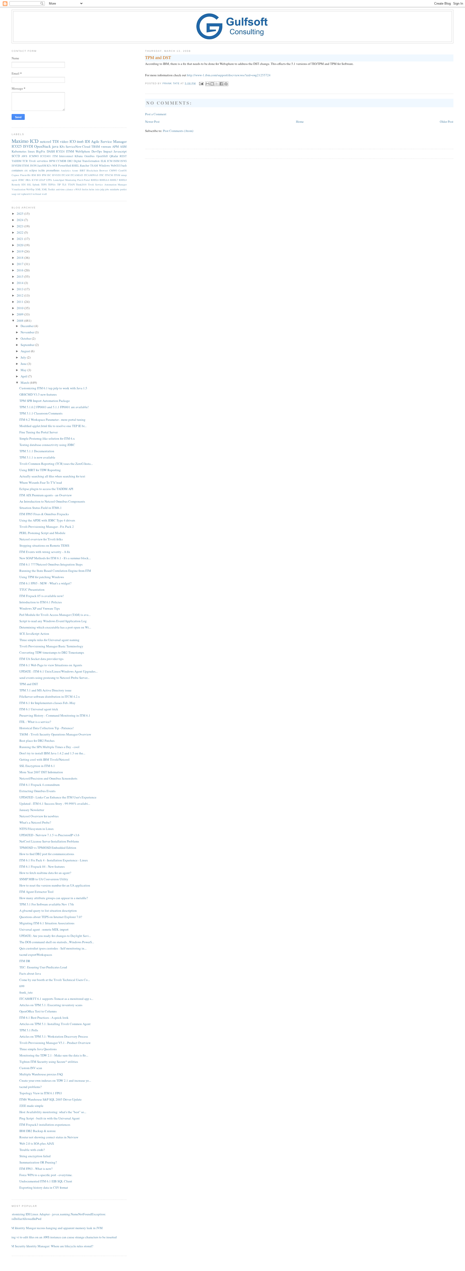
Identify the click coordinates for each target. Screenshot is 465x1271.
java (55, 146)
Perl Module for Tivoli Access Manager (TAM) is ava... (55, 615)
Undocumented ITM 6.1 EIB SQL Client (45, 1181)
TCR (25, 161)
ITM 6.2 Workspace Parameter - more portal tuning (52, 419)
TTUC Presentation (32, 589)
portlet (123, 189)
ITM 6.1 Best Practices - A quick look (44, 1017)
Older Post (446, 121)
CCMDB (61, 161)
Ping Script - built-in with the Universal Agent (49, 1118)
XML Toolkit (48, 189)
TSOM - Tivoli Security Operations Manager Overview (55, 734)
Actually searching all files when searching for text (52, 476)
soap (14, 194)
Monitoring (70, 180)
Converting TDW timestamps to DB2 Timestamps (51, 652)
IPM (44, 175)
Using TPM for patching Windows (41, 577)
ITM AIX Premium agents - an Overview (45, 495)
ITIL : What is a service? (35, 722)
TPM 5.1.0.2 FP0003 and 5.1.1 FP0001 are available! (54, 407)
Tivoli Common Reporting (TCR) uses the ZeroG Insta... (56, 463)
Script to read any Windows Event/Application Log (53, 621)
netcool (45, 141)
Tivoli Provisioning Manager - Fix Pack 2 (46, 526)
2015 (20, 276)
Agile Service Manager (109, 141)
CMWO (113, 170)
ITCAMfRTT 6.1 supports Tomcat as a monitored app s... (56, 998)
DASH (51, 151)
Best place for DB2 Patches (36, 740)
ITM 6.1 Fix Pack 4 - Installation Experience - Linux (53, 860)
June (24, 363)
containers (17, 170)
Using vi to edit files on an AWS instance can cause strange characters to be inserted (62, 1237)
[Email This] (207, 83)
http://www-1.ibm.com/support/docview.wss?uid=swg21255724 (229, 75)
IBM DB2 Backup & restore (37, 1131)
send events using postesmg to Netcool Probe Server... (54, 677)
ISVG (123, 161)
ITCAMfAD (76, 175)
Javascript (120, 151)
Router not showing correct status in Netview (48, 1137)
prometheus (53, 170)
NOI (54, 165)
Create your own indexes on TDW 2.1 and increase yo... (55, 1080)
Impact (107, 151)
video (64, 141)
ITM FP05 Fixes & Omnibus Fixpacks (44, 514)
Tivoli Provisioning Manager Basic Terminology (51, 646)
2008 (20, 320)
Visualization (18, 189)
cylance (69, 189)
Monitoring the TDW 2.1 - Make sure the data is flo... (53, 1055)
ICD (34, 141)
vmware (106, 146)
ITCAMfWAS (91, 175)
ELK (103, 161)
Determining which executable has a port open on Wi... (55, 627)
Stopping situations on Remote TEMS (44, 545)
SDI (23, 184)
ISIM (116, 161)
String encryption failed (35, 1156)
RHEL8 (123, 180)
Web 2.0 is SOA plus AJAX (36, 1143)
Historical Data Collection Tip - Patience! (46, 728)
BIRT (82, 170)
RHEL (75, 165)
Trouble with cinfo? (32, 1150)
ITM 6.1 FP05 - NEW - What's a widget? (45, 583)
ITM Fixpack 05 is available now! (41, 596)
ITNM (70, 151)
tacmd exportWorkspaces (35, 954)
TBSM (95, 146)
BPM (52, 161)
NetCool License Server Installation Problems (49, 841)
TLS (64, 184)
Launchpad (58, 180)
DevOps (97, 151)
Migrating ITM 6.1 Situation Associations (46, 923)
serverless (42, 161)
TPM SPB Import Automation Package (44, 400)
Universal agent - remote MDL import (44, 929)
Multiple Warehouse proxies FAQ (41, 1074)
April (24, 376)
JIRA (28, 180)
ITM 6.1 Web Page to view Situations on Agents (50, 665)
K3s (49, 165)
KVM (35, 180)
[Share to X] (216, 83)
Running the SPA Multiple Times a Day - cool (49, 747)
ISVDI (28, 146)
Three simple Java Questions (38, 1049)
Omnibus (89, 156)
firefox (85, 189)
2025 (20, 213)
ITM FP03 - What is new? (36, 1168)
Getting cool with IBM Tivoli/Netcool (44, 759)
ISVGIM (16, 165)
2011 (20, 301)
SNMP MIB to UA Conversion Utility (43, 879)
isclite (41, 170)
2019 (20, 251)
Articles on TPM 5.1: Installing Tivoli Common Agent (55, 1024)
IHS (39, 175)
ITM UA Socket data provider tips (41, 659)
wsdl (44, 194)
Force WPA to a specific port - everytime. (45, 1175)
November (28, 332)
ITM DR (24, 961)
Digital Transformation (87, 161)
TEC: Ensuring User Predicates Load (43, 967)
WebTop (30, 189)
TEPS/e (52, 184)
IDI (87, 141)
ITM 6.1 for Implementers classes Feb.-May (47, 703)
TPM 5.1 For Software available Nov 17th (46, 904)
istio (97, 189)
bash (124, 165)
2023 (20, 226)
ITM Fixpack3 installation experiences (44, 1124)
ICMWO (34, 156)
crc (26, 170)
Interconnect (66, 156)
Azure (75, 170)
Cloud (86, 146)
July (24, 357)
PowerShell (64, 165)
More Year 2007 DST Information (41, 772)
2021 (20, 239)
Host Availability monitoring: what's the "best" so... (52, 1112)
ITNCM (109, 175)
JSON (33, 165)
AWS (24, 156)
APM (115, 146)
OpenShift (102, 156)
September (28, 345)
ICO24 (60, 151)
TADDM (16, 161)
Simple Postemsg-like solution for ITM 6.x (47, 438)
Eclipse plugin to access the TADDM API (46, 489)
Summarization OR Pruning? (38, 1162)
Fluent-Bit (25, 175)
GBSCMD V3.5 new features (38, 394)
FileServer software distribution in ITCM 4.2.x (49, 696)
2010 (20, 308)
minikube (114, 189)
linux (31, 151)
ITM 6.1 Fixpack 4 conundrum (39, 784)
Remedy (16, 184)
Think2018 (81, 184)
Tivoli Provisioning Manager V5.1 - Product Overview (55, 1043)
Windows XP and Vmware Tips (39, 608)
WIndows (104, 165)
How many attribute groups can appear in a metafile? (53, 898)
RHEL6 (95, 180)
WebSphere (82, 151)
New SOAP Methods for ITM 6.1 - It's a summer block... (55, 558)
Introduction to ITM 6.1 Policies (40, 602)
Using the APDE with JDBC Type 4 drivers (47, 520)
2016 (20, 270)
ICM (109, 161)
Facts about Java (30, 973)
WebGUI (116, 165)
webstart (36, 194)
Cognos (15, 175)
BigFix (40, 151)
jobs (107, 189)
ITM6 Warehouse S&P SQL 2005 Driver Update (50, 1099)
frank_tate (26, 992)
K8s (62, 146)
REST (123, 156)
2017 (20, 264)
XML (38, 189)
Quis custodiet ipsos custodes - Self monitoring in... (52, 948)
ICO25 (17, 146)
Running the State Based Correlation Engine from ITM (55, 570)
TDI (55, 141)
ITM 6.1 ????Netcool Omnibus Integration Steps (51, 564)
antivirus (60, 189)
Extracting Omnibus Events (37, 791)
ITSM (25, 165)
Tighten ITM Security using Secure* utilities (48, 1061)
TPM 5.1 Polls (28, 1030)
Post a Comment (155, 114)
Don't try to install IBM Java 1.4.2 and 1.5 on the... (52, 753)
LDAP (42, 180)
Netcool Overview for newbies (39, 816)
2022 (20, 232)
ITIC (101, 175)
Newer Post (152, 121)
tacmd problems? (30, 1087)
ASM (123, 146)
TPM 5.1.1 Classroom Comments (40, 413)
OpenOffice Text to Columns (38, 1011)
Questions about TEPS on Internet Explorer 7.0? (50, 917)
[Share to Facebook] (221, 83)
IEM (33, 175)
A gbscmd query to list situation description (48, 910)
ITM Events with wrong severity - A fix (44, 552)
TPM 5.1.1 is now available (37, 457)
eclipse (33, 170)
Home (300, 121)
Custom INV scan (30, 1068)
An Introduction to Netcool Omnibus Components (52, 501)
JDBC (21, 180)
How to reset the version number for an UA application (54, 885)
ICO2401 (45, 156)
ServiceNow (73, 146)
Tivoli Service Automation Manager (107, 184)
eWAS (77, 189)
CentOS (122, 170)
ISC (49, 175)
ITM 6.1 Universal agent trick (38, 709)
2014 (20, 283)
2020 (20, 245)
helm (91, 189)
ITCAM (66, 175)
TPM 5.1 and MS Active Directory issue (45, 690)
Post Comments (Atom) (178, 131)
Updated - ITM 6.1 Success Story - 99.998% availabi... (54, 803)
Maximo (20, 141)
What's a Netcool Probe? (35, 822)
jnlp (102, 189)
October (26, 338)
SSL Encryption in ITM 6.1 (37, 766)
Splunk (35, 184)
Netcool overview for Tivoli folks (41, 539)
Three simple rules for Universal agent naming (49, 640)
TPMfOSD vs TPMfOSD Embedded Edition (47, 847)
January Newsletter (31, 810)
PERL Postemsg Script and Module (42, 533)
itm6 (80, 141)
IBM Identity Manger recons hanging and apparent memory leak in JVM (55, 1228)
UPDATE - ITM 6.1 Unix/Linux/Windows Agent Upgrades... (58, 671)
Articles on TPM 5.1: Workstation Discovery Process (53, 1036)
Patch (80, 180)
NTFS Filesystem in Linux (36, 829)
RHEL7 (114, 180)
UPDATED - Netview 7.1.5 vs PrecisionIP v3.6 (49, 835)
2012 (20, 295)
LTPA (49, 180)
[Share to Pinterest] (226, 83)
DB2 (70, 161)
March (25, 382)
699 (21, 986)
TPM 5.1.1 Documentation (36, 451)
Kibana (79, 156)
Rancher (84, 165)
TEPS (44, 184)
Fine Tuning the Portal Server (38, 432)
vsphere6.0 (26, 194)
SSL (29, 184)
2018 (20, 257)
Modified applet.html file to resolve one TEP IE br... (52, 426)
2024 (20, 220)
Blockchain (92, 170)
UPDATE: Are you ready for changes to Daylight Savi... (55, 936)
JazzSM (41, 165)
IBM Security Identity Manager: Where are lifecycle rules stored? (50, 1246)
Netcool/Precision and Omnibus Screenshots (48, 778)
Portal (87, 180)
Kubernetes (19, 151)
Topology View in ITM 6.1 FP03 (40, 1093)
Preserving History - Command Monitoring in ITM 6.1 (54, 715)
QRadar (113, 156)
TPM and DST (28, 684)
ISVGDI (56, 175)
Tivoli (32, 161)
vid (18, 194)
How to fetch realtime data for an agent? (45, 873)
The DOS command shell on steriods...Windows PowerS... (56, 942)
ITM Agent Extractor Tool (36, 891)
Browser (103, 170)
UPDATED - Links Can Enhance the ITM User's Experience (57, 797)
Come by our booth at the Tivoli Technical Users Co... (54, 980)
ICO (73, 141)
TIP (59, 184)
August (26, 351)
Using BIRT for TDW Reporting (40, 470)
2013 (20, 289)
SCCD (16, 156)
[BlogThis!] (212, 83)
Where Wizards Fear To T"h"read (40, 482)
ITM (55, 156)
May (24, 370)
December (27, 326)
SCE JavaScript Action (34, 633)
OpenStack (42, 146)
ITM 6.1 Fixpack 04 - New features (42, 866)
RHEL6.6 (104, 180)
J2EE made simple (31, 1105)
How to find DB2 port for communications (46, 854)
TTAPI (71, 184)
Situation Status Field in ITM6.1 (40, 507)
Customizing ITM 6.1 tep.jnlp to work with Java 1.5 (53, 388)
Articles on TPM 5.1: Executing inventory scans (50, 1005)
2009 (20, 314)
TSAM (94, 165)
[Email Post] (201, 83)
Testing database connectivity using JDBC (47, 445)
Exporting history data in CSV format (43, 1187)
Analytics (66, 170)
